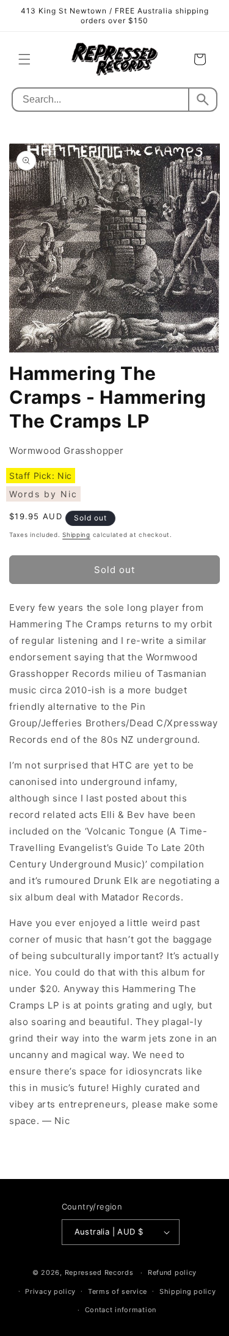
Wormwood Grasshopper (66, 450)
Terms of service (117, 1291)
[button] (24, 59)
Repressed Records (99, 1272)
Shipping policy (187, 1291)
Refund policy (172, 1272)
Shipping (76, 534)
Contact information (120, 1309)
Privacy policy (50, 1291)
